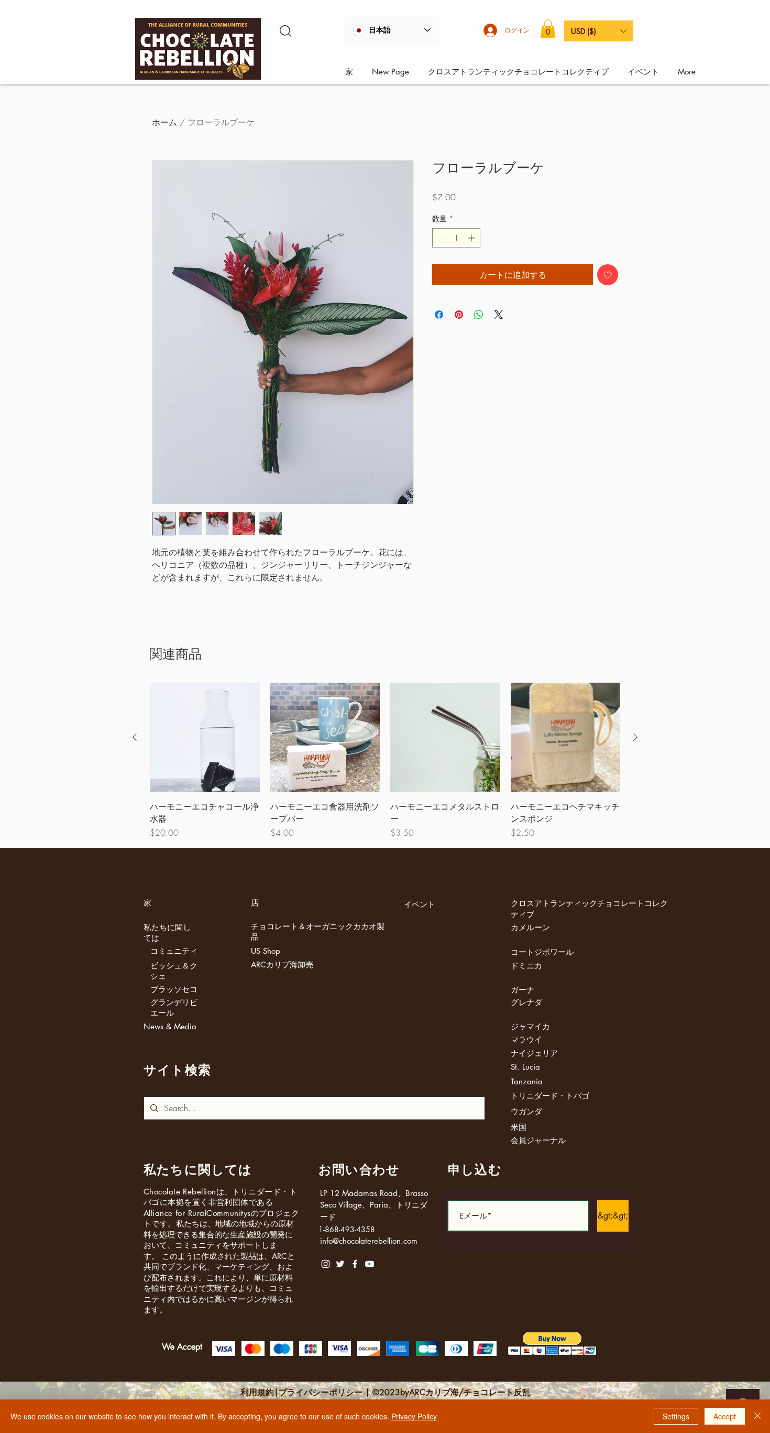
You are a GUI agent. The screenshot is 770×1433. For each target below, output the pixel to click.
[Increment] (472, 238)
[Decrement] (440, 238)
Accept (724, 1416)
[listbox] (598, 30)
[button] (548, 28)
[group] (385, 760)
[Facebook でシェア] (439, 314)
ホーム (164, 122)
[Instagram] (325, 1263)
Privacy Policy (414, 1416)
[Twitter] (340, 1263)
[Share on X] (498, 314)
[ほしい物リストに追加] (607, 274)
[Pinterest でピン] (459, 314)
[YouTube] (369, 1263)
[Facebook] (354, 1263)
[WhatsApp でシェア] (478, 314)
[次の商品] (635, 737)
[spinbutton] (456, 238)
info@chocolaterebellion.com (368, 1241)
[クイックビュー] (205, 738)
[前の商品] (134, 737)
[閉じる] (757, 1416)
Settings (676, 1416)
